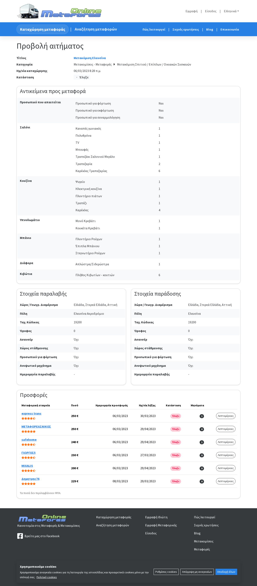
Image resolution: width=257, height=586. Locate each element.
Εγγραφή (192, 11)
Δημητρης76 (30, 479)
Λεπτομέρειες (226, 416)
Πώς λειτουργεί (154, 29)
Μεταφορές (202, 549)
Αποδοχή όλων (226, 572)
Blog (209, 29)
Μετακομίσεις (203, 541)
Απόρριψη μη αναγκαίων (197, 572)
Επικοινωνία (229, 29)
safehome (29, 439)
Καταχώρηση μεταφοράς (42, 29)
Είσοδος (210, 11)
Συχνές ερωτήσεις (185, 29)
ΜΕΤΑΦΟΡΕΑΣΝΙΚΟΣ (36, 426)
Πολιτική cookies (47, 577)
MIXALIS (27, 466)
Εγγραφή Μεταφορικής (161, 525)
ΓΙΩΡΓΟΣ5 (28, 453)
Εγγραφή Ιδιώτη (156, 517)
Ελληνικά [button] (230, 11)
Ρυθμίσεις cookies (166, 572)
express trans (31, 413)
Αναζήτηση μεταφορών (96, 29)
